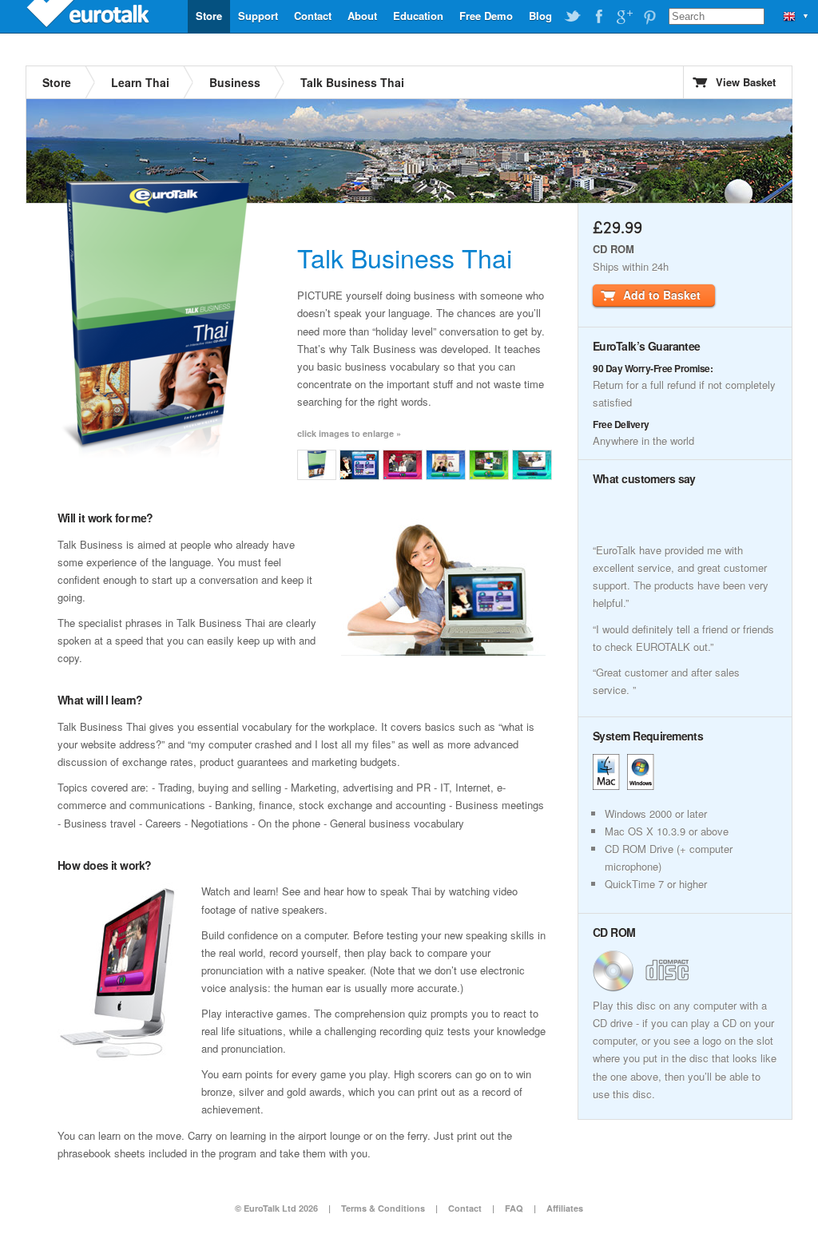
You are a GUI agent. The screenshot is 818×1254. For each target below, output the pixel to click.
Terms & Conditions (383, 1208)
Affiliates (564, 1208)
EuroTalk (89, 16)
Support (258, 15)
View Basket (746, 81)
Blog (540, 15)
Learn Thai (140, 82)
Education (418, 15)
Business (234, 82)
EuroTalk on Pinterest (649, 17)
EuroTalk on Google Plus (624, 17)
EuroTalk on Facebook (598, 17)
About (362, 15)
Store (209, 15)
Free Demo (486, 15)
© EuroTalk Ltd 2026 (276, 1208)
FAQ (514, 1208)
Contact (313, 15)
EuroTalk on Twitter (573, 17)
